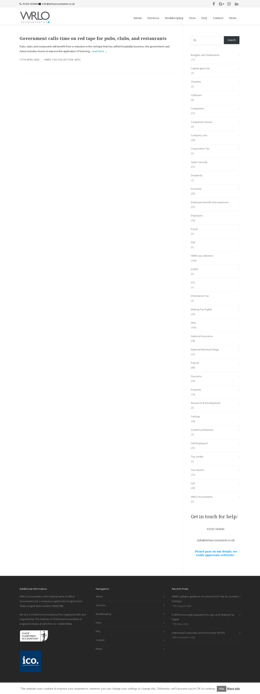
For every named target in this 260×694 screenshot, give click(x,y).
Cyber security (199, 162)
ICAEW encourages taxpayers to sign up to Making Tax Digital (203, 617)
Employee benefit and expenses (210, 202)
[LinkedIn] (236, 4)
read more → (99, 51)
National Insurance (202, 336)
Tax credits (197, 456)
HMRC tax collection (58, 59)
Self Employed (199, 443)
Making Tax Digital (201, 309)
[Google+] (221, 4)
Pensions (196, 376)
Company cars (199, 135)
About (137, 18)
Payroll (195, 363)
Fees (192, 18)
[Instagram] (229, 4)
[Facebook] (214, 4)
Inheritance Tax (200, 296)
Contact (218, 18)
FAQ (204, 18)
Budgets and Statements (205, 55)
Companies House (201, 122)
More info (233, 688)
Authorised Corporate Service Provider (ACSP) (198, 632)
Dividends (197, 175)
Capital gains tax (200, 68)
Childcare (196, 95)
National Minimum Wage (205, 349)
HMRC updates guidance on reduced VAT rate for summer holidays (205, 599)
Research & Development (205, 403)
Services (153, 18)
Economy (196, 188)
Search (232, 40)
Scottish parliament (202, 429)
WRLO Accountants (202, 496)
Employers (197, 215)
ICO (193, 282)
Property (196, 389)
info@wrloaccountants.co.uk (58, 4)
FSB (193, 242)
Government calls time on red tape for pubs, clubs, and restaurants (93, 38)
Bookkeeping (174, 18)
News (233, 18)
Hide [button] (221, 688)
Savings (195, 416)
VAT (193, 483)
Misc (78, 59)
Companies (197, 108)
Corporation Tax (200, 148)
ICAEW (194, 269)
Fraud (194, 229)
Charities (196, 81)
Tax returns (197, 470)
